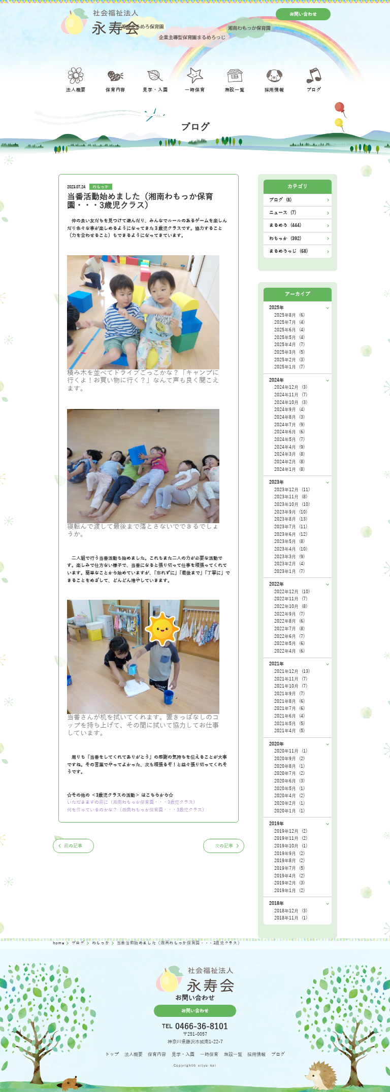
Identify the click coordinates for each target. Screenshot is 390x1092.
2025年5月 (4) (289, 337)
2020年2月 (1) (289, 803)
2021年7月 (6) (289, 708)
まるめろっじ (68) (288, 251)
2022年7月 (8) (289, 628)
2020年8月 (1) (289, 766)
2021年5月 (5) (289, 723)
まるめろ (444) (285, 225)
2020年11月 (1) (290, 751)
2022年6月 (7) (289, 636)
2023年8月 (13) (290, 519)
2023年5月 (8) (289, 541)
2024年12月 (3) (290, 387)
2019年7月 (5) (289, 868)
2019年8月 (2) (289, 860)
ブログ (79, 943)
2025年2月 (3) (289, 359)
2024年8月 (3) (289, 417)
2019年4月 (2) (289, 875)
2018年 (276, 903)
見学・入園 (183, 1054)
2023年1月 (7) (289, 571)
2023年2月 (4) (289, 563)
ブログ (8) (280, 199)
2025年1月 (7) (289, 366)
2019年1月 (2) (289, 890)
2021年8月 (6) (289, 701)
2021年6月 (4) (289, 716)
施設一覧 (233, 1054)
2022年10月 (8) (290, 606)
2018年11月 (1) (290, 917)
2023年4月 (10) (290, 549)
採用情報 (256, 1054)
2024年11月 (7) (290, 394)
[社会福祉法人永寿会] (100, 21)
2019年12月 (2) (290, 831)
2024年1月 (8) (289, 469)
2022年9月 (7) (289, 614)
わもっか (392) (285, 238)
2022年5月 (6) (289, 643)
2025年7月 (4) (289, 322)
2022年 (276, 584)
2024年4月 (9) (289, 447)
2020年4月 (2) (289, 795)
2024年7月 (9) (289, 424)
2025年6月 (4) (289, 329)
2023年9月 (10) (290, 512)
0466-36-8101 (201, 1026)
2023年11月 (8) (290, 496)
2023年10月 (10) (292, 504)
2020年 (276, 743)
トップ (112, 1054)
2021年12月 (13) (292, 671)
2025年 (276, 307)
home (59, 943)
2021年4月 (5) (289, 730)
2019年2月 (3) (289, 882)
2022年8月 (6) (289, 621)
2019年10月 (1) (290, 845)
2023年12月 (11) (292, 489)
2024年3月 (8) (289, 454)
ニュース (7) (282, 212)
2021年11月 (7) (290, 678)
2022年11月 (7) (290, 598)
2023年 (276, 482)
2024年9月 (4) (289, 409)
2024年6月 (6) (289, 431)
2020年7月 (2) (289, 773)
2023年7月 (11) (290, 526)
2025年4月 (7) (289, 344)
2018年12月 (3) (290, 910)
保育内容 (157, 1054)
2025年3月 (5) (289, 352)
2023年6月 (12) (290, 534)
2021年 (276, 663)
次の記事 (224, 845)
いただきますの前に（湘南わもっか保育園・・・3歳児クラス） (132, 802)
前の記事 (73, 845)
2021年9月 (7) (289, 693)
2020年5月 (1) (289, 788)
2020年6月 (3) (289, 780)
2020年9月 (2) (289, 758)
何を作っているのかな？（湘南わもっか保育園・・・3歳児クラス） (137, 809)
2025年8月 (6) (289, 315)
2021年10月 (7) (290, 686)
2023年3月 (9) (289, 556)
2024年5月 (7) (289, 439)
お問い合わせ (303, 14)
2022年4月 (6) (289, 651)
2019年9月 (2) (289, 853)
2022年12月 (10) (292, 591)
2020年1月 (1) (289, 810)
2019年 (276, 823)
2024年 (276, 380)
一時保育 (209, 1054)
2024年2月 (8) (289, 461)
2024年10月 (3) (290, 402)
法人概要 (133, 1054)
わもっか (100, 187)
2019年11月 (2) (290, 838)
